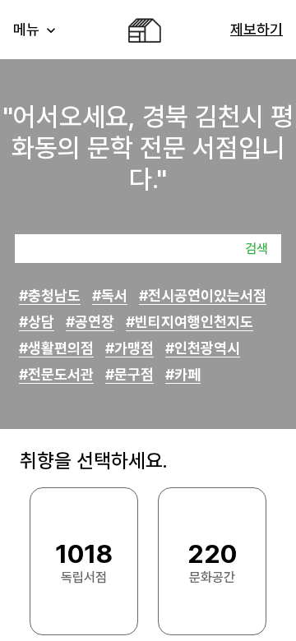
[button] (36, 29)
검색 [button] (256, 248)
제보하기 (256, 29)
